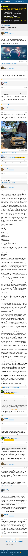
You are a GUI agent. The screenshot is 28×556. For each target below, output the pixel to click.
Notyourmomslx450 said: (6, 176)
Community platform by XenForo (11, 554)
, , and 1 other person (10, 165)
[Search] (26, 1)
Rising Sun (4, 550)
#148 (26, 396)
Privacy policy (10, 552)
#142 (26, 71)
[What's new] (24, 1)
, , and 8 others (11, 387)
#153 (26, 519)
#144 (26, 112)
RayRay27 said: (4, 426)
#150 (26, 442)
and (5, 104)
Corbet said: (3, 90)
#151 (26, 467)
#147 (26, 190)
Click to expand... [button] (14, 409)
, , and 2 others (12, 79)
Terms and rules (4, 552)
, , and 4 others (9, 63)
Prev (14, 539)
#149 (26, 423)
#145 (26, 160)
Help (15, 552)
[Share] (24, 37)
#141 (26, 37)
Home (18, 552)
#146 (26, 173)
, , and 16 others (11, 152)
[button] (7, 550)
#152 (26, 494)
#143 (26, 87)
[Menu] (1, 1)
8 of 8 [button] (17, 539)
